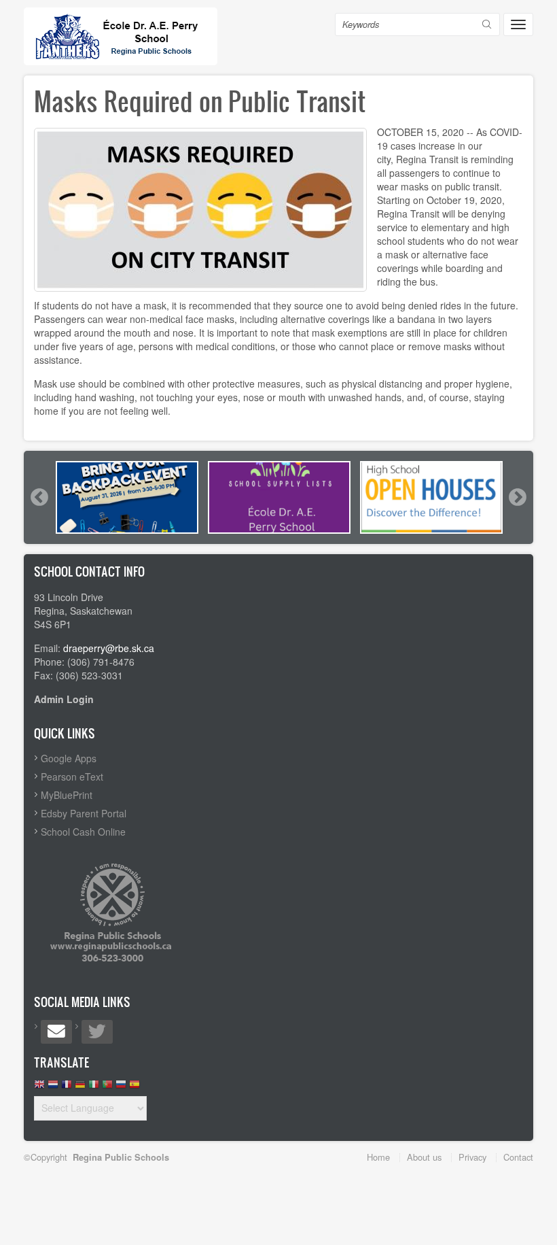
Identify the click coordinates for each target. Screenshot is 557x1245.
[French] (66, 1087)
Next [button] (516, 497)
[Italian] (93, 1087)
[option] (127, 497)
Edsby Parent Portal (83, 813)
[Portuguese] (107, 1087)
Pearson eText (72, 776)
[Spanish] (134, 1087)
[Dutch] (53, 1087)
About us (424, 1156)
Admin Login (64, 699)
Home (378, 1156)
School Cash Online (83, 831)
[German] (80, 1087)
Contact (518, 1156)
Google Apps (68, 758)
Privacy (472, 1156)
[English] (39, 1087)
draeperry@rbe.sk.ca (108, 648)
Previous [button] (38, 497)
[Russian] (120, 1087)
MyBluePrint (66, 795)
